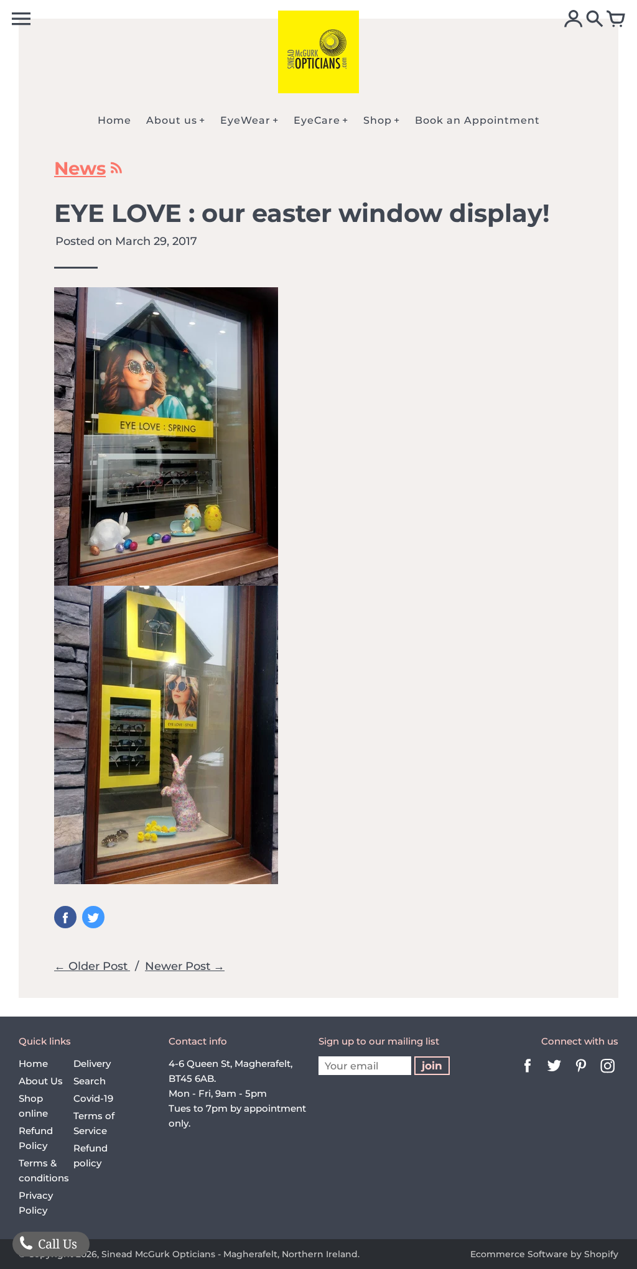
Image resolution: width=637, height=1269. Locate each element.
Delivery (92, 1063)
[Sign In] (573, 20)
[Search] (594, 20)
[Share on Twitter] (93, 917)
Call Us (56, 1243)
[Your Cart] (616, 20)
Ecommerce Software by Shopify (544, 1254)
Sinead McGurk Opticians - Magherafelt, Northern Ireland (229, 1254)
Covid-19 (93, 1098)
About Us (41, 1081)
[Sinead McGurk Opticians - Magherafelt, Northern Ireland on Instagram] (607, 1074)
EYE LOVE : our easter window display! (302, 213)
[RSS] (115, 171)
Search (89, 1081)
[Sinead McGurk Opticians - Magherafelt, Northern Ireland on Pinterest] (581, 1074)
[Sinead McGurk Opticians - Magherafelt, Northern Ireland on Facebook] (527, 1074)
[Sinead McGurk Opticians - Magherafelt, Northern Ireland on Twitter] (554, 1074)
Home (33, 1063)
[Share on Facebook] (65, 917)
